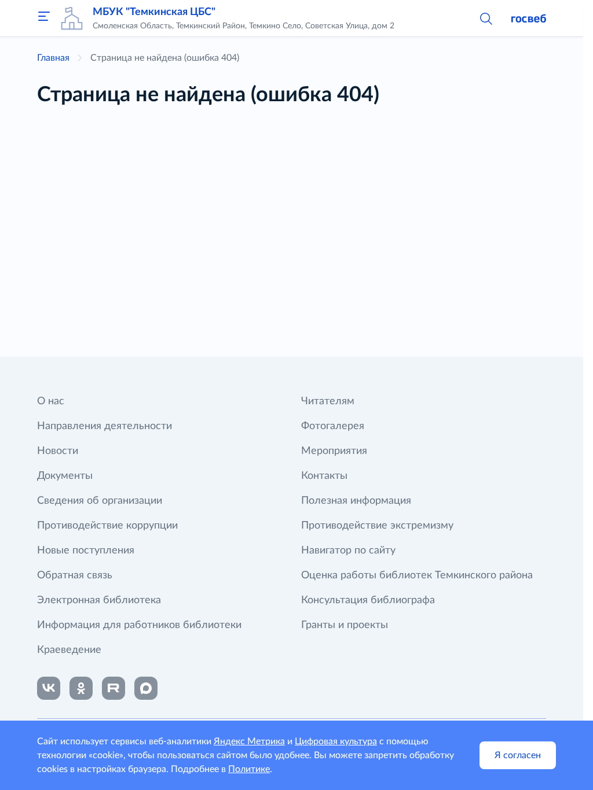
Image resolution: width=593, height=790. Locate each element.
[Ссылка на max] (146, 688)
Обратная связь (74, 575)
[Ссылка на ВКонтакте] (48, 688)
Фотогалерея (332, 426)
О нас (50, 401)
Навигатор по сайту (348, 550)
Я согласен (518, 755)
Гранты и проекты (344, 625)
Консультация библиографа (368, 600)
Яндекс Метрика (249, 741)
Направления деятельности (104, 426)
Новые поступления (85, 550)
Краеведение (69, 650)
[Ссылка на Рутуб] (113, 688)
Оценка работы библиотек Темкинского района (417, 575)
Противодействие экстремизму (377, 525)
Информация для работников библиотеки (139, 625)
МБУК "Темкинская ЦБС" (154, 12)
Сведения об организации (99, 501)
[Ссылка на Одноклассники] (81, 688)
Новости (57, 451)
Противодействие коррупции (107, 525)
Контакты (324, 476)
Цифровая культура (336, 741)
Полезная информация (356, 501)
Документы (65, 476)
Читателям (327, 401)
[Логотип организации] (71, 18)
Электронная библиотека (99, 600)
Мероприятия (334, 451)
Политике (249, 769)
